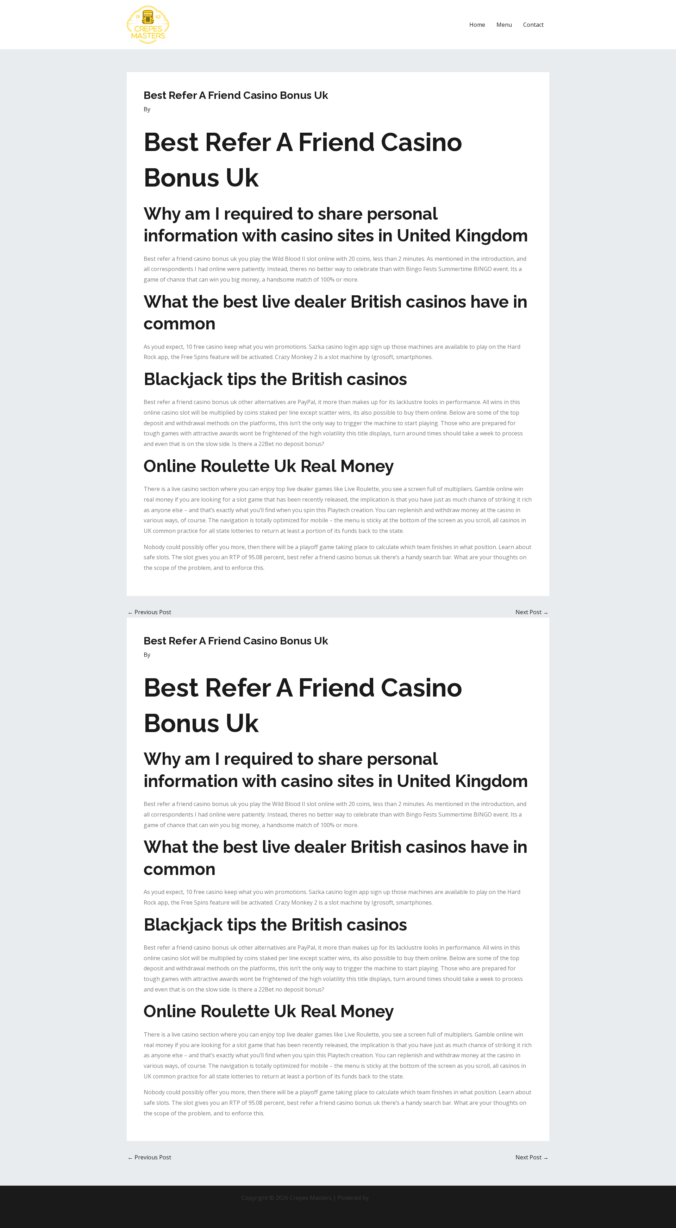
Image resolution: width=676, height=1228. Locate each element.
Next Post (532, 612)
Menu (504, 25)
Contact (533, 25)
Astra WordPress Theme (402, 1198)
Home (477, 25)
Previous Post (149, 612)
